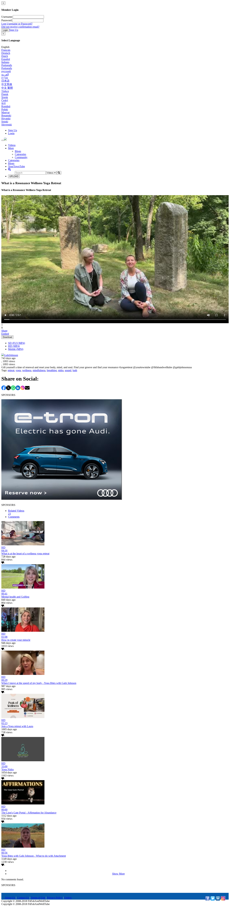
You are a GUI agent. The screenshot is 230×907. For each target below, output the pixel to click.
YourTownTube (16, 166)
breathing (52, 370)
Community (21, 157)
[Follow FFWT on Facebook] (207, 899)
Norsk (4, 97)
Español (5, 59)
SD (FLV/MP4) (16, 343)
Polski (4, 109)
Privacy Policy (54, 897)
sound (68, 370)
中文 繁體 (7, 87)
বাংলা (3, 103)
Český (4, 100)
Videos (11, 145)
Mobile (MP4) (15, 349)
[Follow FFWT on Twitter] (212, 899)
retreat (11, 370)
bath (75, 370)
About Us (10, 897)
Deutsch (5, 53)
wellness (26, 370)
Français (5, 50)
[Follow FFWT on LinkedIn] (218, 899)
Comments (14, 516)
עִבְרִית (4, 77)
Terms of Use (38, 897)
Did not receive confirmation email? (20, 26)
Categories (20, 154)
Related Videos (16, 512)
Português (6, 65)
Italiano (5, 62)
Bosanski (6, 115)
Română (5, 106)
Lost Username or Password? (16, 23)
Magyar (5, 112)
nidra (60, 370)
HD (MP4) (14, 346)
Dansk (4, 94)
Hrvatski (5, 118)
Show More (118, 873)
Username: (7, 16)
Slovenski (6, 124)
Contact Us (23, 897)
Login (5, 30)
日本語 (5, 80)
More (11, 148)
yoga (18, 370)
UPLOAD (13, 176)
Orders (68, 897)
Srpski (4, 121)
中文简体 (6, 84)
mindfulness (39, 370)
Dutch (4, 56)
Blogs (18, 151)
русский (6, 71)
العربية (5, 74)
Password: (6, 20)
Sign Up (13, 30)
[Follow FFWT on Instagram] (223, 899)
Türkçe (5, 91)
